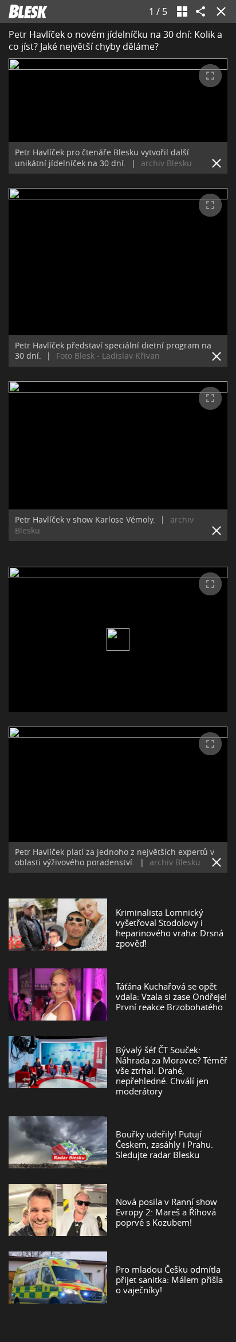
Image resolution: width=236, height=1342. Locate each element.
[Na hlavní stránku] (28, 11)
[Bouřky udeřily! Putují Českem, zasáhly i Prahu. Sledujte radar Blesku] (58, 1144)
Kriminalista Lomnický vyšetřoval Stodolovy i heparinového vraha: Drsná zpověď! (169, 928)
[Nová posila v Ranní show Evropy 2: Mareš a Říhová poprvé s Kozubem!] (58, 1212)
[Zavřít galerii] (219, 11)
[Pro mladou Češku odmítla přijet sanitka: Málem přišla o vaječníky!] (58, 1279)
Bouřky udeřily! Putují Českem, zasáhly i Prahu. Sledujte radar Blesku (164, 1144)
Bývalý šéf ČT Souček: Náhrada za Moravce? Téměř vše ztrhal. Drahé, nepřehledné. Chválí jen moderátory (171, 1070)
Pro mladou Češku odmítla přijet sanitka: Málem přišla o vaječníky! (169, 1279)
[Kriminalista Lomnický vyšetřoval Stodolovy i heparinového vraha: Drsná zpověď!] (58, 927)
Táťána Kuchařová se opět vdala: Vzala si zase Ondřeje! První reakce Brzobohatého (171, 996)
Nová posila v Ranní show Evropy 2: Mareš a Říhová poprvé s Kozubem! (166, 1212)
